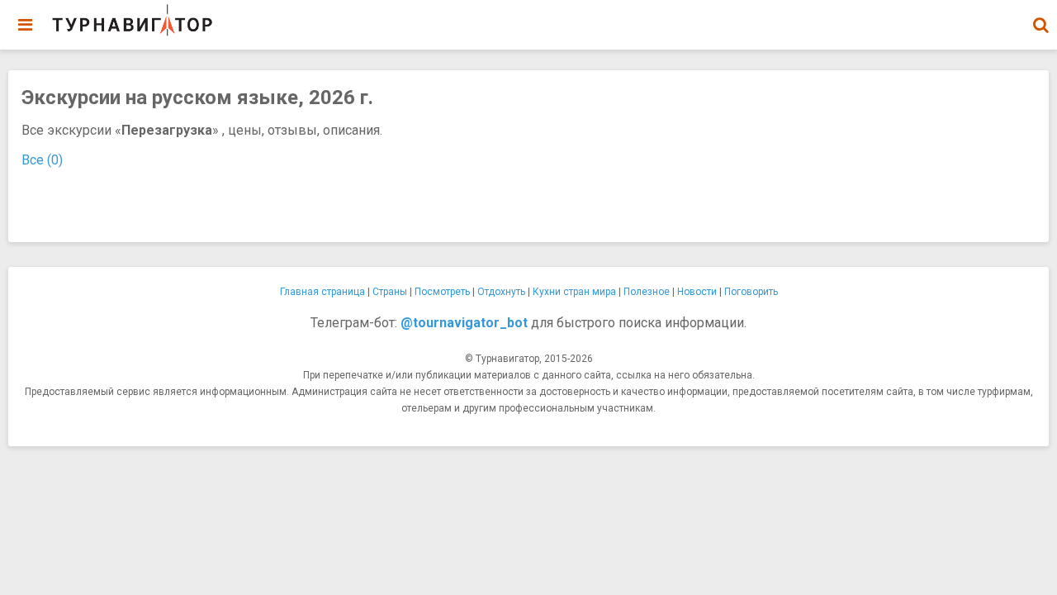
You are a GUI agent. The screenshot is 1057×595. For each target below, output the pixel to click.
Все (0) (42, 160)
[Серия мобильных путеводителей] (132, 20)
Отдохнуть (501, 292)
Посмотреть (442, 292)
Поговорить (751, 292)
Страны (389, 292)
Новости (697, 292)
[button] (1040, 24)
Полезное (646, 292)
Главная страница (322, 292)
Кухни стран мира (574, 292)
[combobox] (1040, 16)
